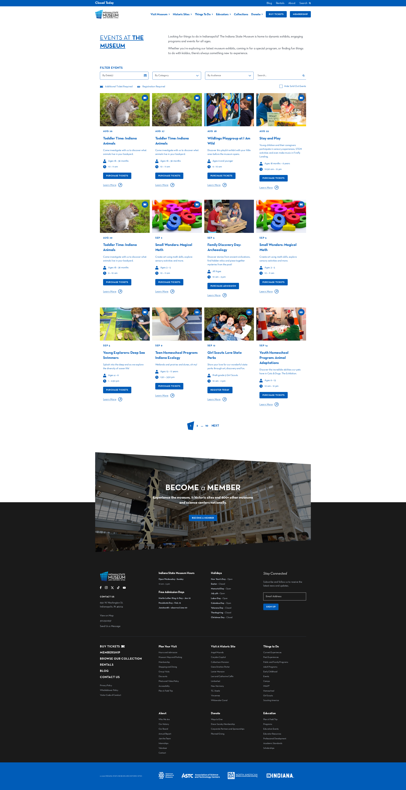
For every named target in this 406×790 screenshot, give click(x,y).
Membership (300, 14)
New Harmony (217, 686)
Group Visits (164, 672)
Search (303, 3)
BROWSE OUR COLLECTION (121, 658)
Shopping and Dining (168, 667)
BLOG (104, 670)
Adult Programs (270, 667)
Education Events (271, 729)
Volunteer (163, 748)
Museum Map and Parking (170, 657)
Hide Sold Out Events (295, 86)
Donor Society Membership (223, 724)
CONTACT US (110, 677)
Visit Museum (159, 14)
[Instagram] (106, 588)
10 (206, 425)
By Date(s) (107, 75)
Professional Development (274, 738)
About (291, 3)
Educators (222, 14)
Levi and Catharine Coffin (222, 676)
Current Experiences (272, 652)
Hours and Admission (168, 652)
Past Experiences (271, 657)
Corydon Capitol (218, 657)
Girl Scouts (268, 696)
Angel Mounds (217, 652)
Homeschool (268, 691)
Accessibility (164, 686)
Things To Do (203, 14)
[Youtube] (124, 588)
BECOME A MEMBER (203, 518)
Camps (266, 681)
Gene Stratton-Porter (220, 667)
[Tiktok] (118, 588)
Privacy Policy (106, 685)
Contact (162, 753)
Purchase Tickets (117, 176)
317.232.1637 (105, 621)
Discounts (163, 676)
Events (266, 676)
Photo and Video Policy (169, 681)
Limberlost (215, 681)
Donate (255, 14)
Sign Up (270, 607)
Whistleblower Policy (109, 690)
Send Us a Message (110, 626)
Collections (241, 14)
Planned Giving (217, 734)
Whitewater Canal (219, 700)
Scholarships (268, 748)
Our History (164, 724)
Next (215, 425)
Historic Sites (181, 14)
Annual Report (165, 734)
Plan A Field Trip (166, 691)
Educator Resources (272, 734)
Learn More (109, 185)
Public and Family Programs (275, 662)
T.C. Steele (215, 691)
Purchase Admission (223, 286)
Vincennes (215, 696)
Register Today (219, 390)
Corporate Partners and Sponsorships (227, 729)
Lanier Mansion (218, 672)
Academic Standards (272, 743)
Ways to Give (217, 719)
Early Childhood (270, 672)
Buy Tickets (276, 14)
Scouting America (271, 700)
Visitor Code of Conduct (110, 695)
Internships (163, 743)
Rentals (280, 3)
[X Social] (112, 588)
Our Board (163, 729)
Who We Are (164, 719)
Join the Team (165, 738)
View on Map (106, 615)
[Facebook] (101, 588)
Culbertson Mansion (220, 662)
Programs (267, 724)
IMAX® (266, 686)
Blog (269, 3)
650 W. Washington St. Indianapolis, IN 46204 (111, 605)
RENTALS (107, 664)
